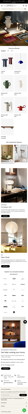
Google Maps (20, 383)
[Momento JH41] (7, 83)
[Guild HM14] (7, 127)
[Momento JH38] (7, 105)
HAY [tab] (8, 50)
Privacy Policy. (4, 399)
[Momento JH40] (20, 83)
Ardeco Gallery (8, 411)
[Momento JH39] (20, 105)
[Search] (25, 9)
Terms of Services (18, 398)
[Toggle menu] (2, 5)
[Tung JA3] (7, 61)
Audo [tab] (12, 50)
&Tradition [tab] (3, 50)
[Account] (23, 5)
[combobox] (14, 9)
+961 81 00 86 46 (20, 376)
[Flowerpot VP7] (20, 61)
